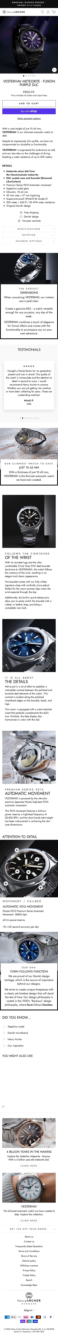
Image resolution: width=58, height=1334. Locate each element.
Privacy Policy (29, 1270)
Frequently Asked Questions (29, 1246)
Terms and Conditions (29, 1251)
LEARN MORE (29, 1165)
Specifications (29, 228)
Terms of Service (29, 1256)
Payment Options (29, 241)
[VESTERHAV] (29, 1188)
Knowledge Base (29, 1285)
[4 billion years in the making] (29, 1133)
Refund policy (29, 1260)
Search (29, 1280)
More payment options (29, 118)
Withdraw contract (29, 1265)
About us (29, 1236)
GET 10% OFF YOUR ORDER (28, 1229)
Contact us (29, 1241)
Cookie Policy (29, 1275)
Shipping (29, 235)
